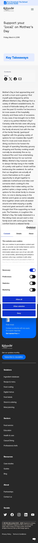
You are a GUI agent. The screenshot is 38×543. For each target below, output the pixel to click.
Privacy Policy (6, 534)
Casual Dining (9, 440)
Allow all (19, 299)
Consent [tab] (7, 234)
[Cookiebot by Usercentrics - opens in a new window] (27, 228)
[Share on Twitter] (10, 80)
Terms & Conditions (19, 534)
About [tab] (31, 234)
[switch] (33, 276)
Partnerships (8, 492)
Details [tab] (19, 234)
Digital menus (9, 392)
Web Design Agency (23, 528)
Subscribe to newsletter (14, 357)
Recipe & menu (9, 382)
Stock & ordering (10, 402)
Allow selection (19, 306)
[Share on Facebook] (15, 80)
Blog (5, 474)
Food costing (8, 387)
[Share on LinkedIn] (5, 80)
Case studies (9, 464)
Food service (8, 425)
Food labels (8, 397)
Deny (19, 313)
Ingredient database (11, 377)
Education (7, 430)
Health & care (9, 435)
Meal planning (9, 407)
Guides (6, 469)
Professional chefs (11, 446)
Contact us (8, 497)
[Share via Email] (20, 80)
